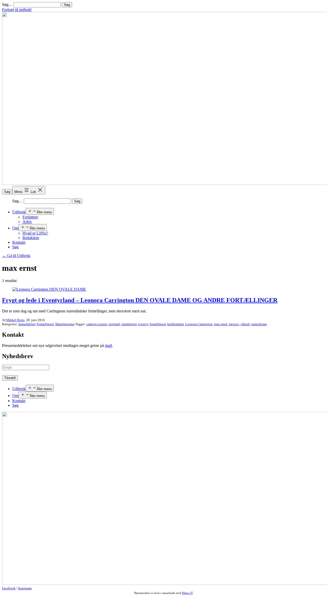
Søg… (7, 4)
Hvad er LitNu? (35, 233)
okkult (245, 324)
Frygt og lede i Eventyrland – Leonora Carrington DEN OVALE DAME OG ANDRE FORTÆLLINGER (139, 300)
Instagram (25, 588)
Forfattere (30, 217)
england (114, 324)
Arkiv (27, 221)
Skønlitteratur (64, 324)
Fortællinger (45, 324)
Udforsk (19, 212)
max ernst (220, 324)
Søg (7, 192)
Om (15, 228)
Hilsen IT (187, 592)
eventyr (143, 324)
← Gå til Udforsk (16, 255)
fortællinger (158, 324)
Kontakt (18, 242)
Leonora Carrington (199, 324)
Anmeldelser (26, 324)
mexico (234, 324)
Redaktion (30, 238)
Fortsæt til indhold (16, 9)
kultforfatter (175, 324)
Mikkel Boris (15, 320)
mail (108, 345)
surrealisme (259, 324)
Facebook (9, 588)
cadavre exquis (96, 324)
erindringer (128, 324)
